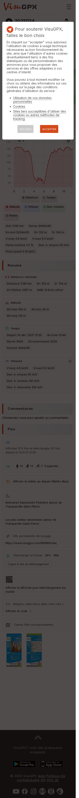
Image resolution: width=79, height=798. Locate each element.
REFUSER (25, 129)
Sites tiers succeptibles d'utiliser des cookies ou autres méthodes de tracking (39, 115)
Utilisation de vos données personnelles (32, 99)
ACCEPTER (49, 129)
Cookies (19, 106)
